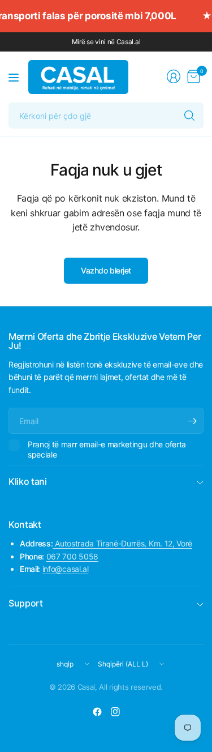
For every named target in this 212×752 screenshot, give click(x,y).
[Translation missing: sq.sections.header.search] (189, 115)
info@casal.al (65, 569)
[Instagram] (115, 712)
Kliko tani (27, 481)
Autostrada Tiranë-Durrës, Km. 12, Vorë (123, 543)
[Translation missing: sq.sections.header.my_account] (173, 76)
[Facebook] (97, 712)
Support (25, 603)
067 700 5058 (72, 556)
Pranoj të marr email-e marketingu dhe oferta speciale (107, 449)
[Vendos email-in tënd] (192, 421)
